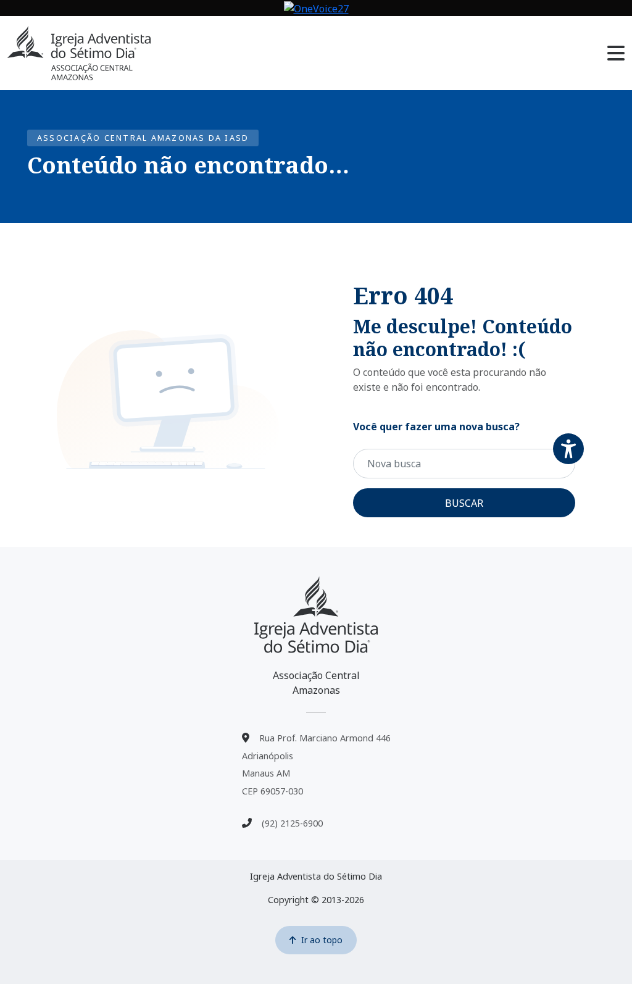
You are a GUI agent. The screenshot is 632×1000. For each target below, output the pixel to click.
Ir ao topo (322, 940)
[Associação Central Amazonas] (316, 615)
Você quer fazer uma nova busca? (436, 426)
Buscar (464, 503)
